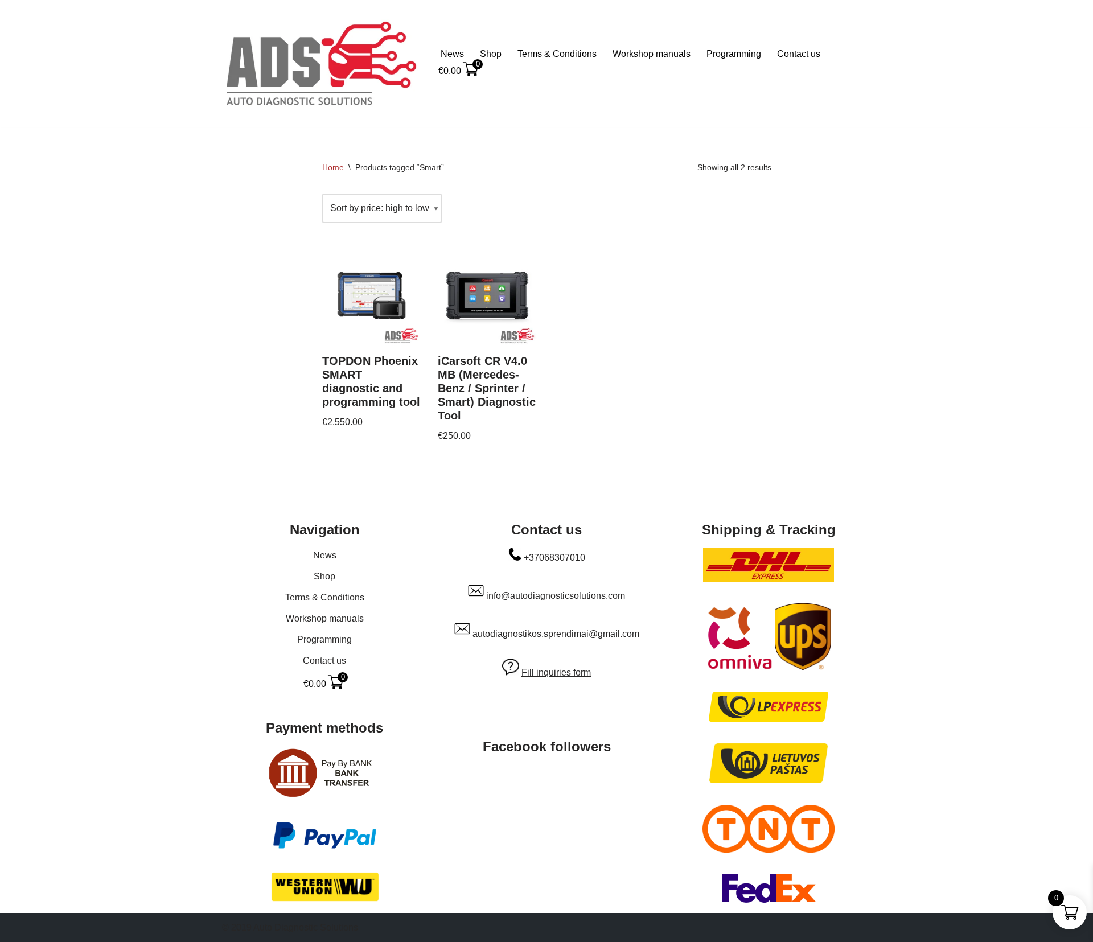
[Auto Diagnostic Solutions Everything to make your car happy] (321, 63)
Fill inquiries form (556, 672)
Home (333, 167)
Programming (733, 54)
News (452, 54)
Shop (491, 54)
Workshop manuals (652, 54)
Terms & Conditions (557, 54)
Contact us (798, 54)
